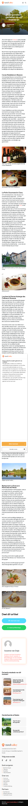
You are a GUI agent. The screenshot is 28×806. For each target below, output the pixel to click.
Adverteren (6, 780)
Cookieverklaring (7, 786)
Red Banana (6, 792)
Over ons (5, 778)
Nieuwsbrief (6, 781)
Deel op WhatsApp (15, 627)
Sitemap (5, 784)
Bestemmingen (7, 768)
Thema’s (5, 769)
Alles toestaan (13, 444)
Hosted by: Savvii (7, 795)
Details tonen (13, 449)
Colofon (5, 783)
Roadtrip (5, 771)
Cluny (20, 205)
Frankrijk (15, 39)
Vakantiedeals (7, 772)
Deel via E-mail (15, 620)
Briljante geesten (7, 793)
